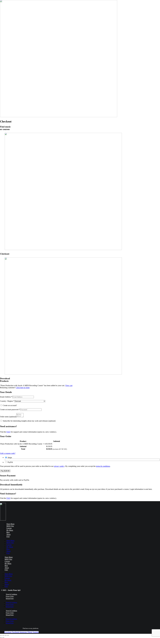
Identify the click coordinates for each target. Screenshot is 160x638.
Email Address (6, 397)
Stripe (10, 458)
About (8, 534)
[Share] (3, 635)
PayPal (10, 462)
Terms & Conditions (11, 594)
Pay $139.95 (5, 471)
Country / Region (7, 401)
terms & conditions (103, 466)
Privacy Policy (10, 596)
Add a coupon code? (7, 453)
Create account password (10, 409)
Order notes (8, 417)
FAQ (8, 432)
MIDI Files (10, 526)
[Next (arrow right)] (3, 637)
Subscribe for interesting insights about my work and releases (29, 421)
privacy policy (59, 466)
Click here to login (23, 388)
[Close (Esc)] (1, 635)
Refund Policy (10, 598)
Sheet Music (10, 524)
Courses (9, 528)
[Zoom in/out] (8, 635)
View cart (68, 385)
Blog (8, 532)
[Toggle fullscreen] (6, 635)
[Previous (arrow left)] (1, 637)
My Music (9, 530)
